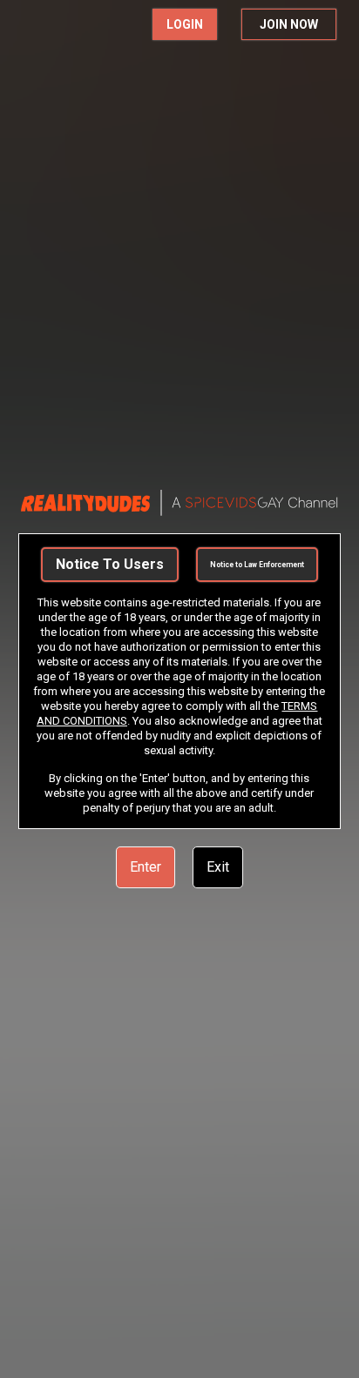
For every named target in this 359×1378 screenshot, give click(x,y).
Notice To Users (110, 564)
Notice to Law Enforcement (257, 564)
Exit (218, 867)
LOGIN (184, 24)
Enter (145, 867)
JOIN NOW (289, 24)
